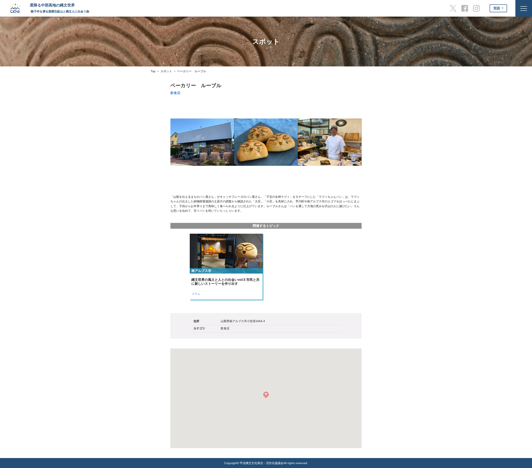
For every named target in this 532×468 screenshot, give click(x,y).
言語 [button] (497, 8)
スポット (166, 71)
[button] (266, 395)
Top (153, 71)
